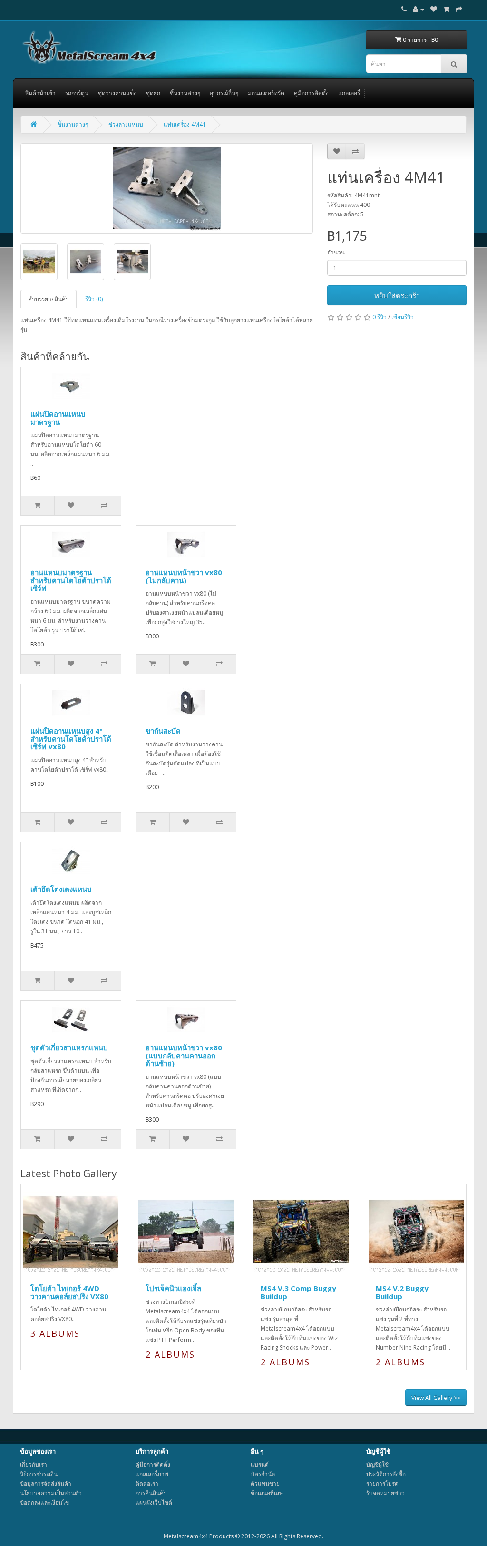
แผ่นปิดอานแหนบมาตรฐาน (58, 418)
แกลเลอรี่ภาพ (152, 1474)
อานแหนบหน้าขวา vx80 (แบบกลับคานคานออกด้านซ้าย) (184, 1055)
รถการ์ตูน (76, 93)
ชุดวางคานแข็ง (117, 93)
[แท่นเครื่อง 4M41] (166, 188)
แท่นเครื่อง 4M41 (185, 124)
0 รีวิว (379, 317)
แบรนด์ (260, 1464)
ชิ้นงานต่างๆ (185, 93)
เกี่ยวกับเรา (33, 1464)
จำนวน (336, 252)
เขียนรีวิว (402, 317)
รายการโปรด (382, 1483)
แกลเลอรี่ (349, 93)
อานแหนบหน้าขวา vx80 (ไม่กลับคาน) (184, 576)
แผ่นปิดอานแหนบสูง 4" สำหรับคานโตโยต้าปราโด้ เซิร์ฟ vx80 (70, 738)
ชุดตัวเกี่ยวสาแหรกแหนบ (69, 1047)
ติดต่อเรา (147, 1483)
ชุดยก (153, 93)
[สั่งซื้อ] (459, 9)
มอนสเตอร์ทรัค (266, 93)
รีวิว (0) (94, 299)
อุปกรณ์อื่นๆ (224, 93)
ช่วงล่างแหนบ (125, 124)
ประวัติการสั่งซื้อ (386, 1474)
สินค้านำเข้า (40, 93)
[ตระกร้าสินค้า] (446, 9)
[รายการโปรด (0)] (433, 9)
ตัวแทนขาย (265, 1483)
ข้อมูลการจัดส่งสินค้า (45, 1483)
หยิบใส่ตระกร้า (397, 295)
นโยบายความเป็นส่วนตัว (51, 1493)
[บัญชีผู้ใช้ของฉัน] (418, 9)
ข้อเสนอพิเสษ (267, 1493)
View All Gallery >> (435, 1398)
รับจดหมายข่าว (385, 1493)
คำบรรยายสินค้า (48, 299)
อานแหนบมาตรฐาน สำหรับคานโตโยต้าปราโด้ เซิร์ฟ (70, 580)
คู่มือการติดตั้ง (311, 93)
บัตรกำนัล (263, 1474)
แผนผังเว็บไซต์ (154, 1502)
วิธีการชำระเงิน (39, 1474)
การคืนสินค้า (151, 1493)
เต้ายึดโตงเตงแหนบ (61, 889)
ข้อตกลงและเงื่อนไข (44, 1502)
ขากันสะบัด (163, 730)
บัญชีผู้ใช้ (377, 1464)
